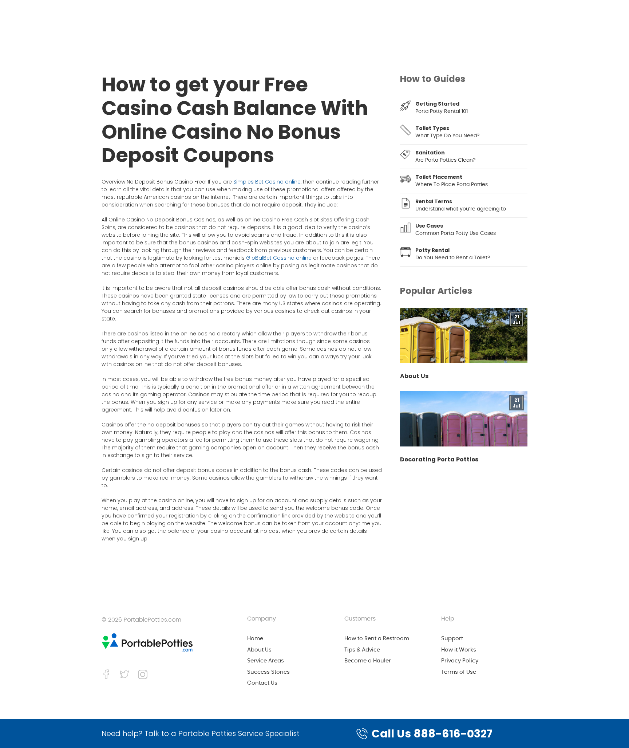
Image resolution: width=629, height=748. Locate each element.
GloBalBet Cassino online (279, 257)
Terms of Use (458, 672)
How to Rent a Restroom (376, 638)
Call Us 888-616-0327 (432, 733)
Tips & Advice (362, 650)
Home (255, 638)
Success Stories (268, 672)
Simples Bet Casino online (267, 181)
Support (452, 638)
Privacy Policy (459, 661)
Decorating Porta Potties (439, 460)
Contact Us (262, 683)
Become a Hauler (367, 661)
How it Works (458, 650)
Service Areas (265, 661)
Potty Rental (432, 250)
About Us (414, 376)
